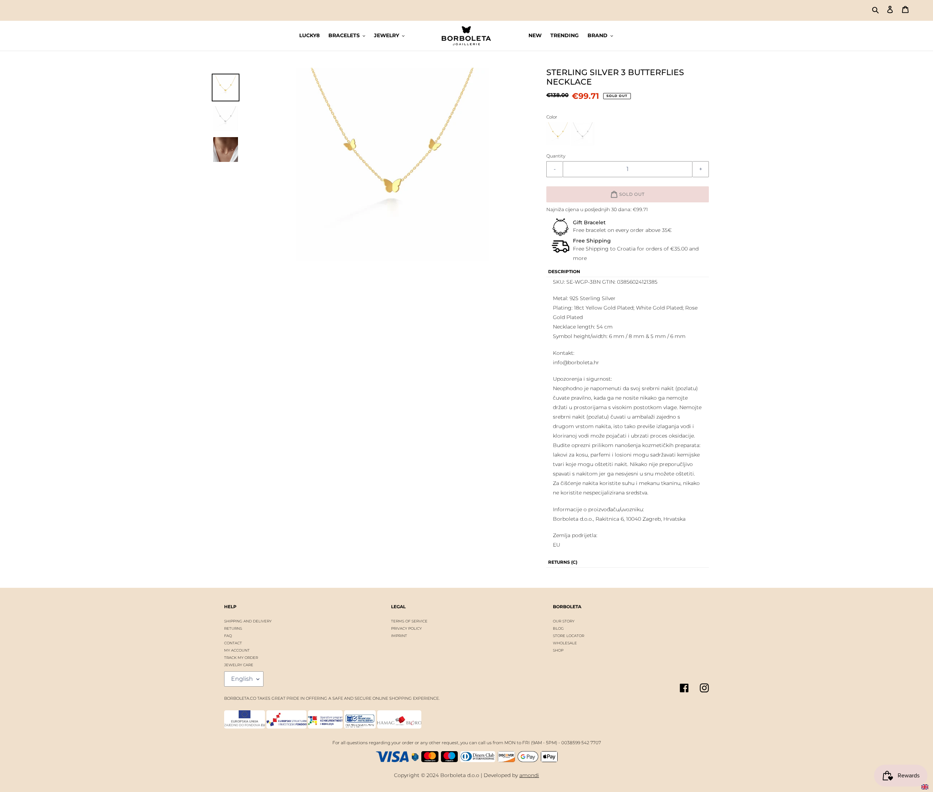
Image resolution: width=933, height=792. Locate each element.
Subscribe (466, 416)
